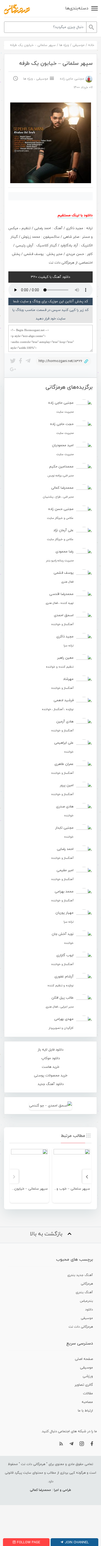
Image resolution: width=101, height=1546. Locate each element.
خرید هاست (50, 1067)
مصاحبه (87, 1402)
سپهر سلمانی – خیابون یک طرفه (24, 1188)
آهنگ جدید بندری (80, 1275)
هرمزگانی (87, 1284)
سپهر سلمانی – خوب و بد (71, 1188)
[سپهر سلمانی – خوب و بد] (72, 1167)
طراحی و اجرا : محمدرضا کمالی (50, 1490)
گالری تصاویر (84, 1384)
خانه (91, 45)
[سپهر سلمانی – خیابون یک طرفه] (29, 1167)
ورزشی (88, 1376)
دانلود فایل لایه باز (50, 1049)
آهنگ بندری (84, 1292)
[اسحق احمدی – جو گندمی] (50, 1105)
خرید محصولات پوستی (50, 1075)
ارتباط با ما (85, 1410)
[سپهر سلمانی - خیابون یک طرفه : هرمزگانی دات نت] (17, 9)
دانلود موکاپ (50, 1058)
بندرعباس (86, 1301)
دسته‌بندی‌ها (76, 8)
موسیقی (78, 45)
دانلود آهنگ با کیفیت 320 (50, 277)
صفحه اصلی (84, 1359)
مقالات (88, 1393)
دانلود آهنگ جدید (51, 1084)
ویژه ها (64, 45)
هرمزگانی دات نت (81, 1327)
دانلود (89, 1309)
